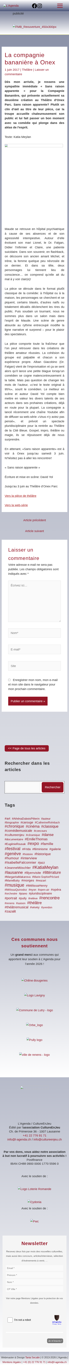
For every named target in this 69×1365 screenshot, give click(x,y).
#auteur (46, 818)
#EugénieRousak (15, 844)
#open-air (43, 889)
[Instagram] (39, 5)
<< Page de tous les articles (26, 748)
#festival (12, 848)
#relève (33, 898)
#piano (23, 893)
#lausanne (14, 872)
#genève (13, 853)
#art (7, 818)
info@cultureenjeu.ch (47, 1139)
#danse (48, 835)
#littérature (52, 872)
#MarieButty (12, 880)
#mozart (41, 880)
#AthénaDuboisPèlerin (26, 818)
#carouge (27, 822)
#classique (49, 826)
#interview (29, 858)
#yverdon (46, 907)
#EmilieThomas (36, 839)
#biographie (12, 822)
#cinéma (33, 826)
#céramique (33, 834)
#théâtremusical (16, 907)
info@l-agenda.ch (19, 1139)
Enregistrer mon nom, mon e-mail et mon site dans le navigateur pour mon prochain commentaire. (33, 684)
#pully (23, 898)
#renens (9, 903)
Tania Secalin (32, 1357)
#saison (20, 903)
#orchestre (11, 893)
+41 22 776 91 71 (34, 1135)
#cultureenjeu (14, 835)
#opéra (56, 889)
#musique (14, 885)
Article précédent (34, 520)
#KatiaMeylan (45, 867)
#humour (12, 858)
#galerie (55, 849)
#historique (42, 854)
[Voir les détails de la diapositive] (34, 26)
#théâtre (34, 902)
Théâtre (27, 69)
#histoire (28, 854)
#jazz (41, 862)
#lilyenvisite (32, 872)
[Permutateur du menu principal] (60, 5)
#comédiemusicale (18, 830)
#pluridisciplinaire (40, 893)
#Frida (26, 849)
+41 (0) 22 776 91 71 (34, 1362)
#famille (47, 844)
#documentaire (14, 839)
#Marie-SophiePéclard (45, 876)
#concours (40, 830)
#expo (33, 843)
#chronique (14, 826)
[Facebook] (34, 5)
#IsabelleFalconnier (20, 862)
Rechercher (52, 787)
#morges (27, 880)
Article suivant (34, 531)
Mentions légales (12, 1362)
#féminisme (40, 849)
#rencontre (49, 897)
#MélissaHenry (37, 885)
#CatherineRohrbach (47, 822)
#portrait (11, 898)
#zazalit (10, 911)
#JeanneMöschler (18, 867)
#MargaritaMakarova (17, 876)
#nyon (32, 889)
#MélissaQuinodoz (16, 889)
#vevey (35, 907)
